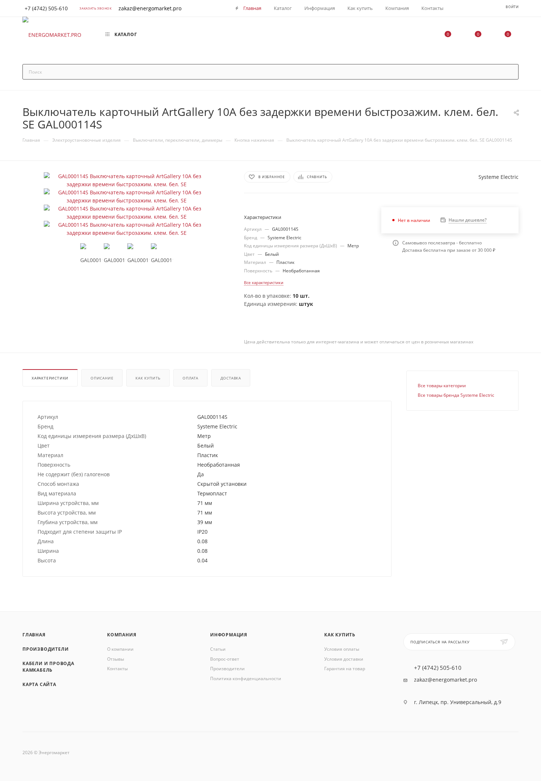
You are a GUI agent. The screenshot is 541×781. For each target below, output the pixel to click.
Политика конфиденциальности (245, 678)
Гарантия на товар (344, 668)
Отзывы (115, 659)
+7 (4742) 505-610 (438, 668)
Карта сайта (39, 684)
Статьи (218, 649)
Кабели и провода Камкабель (48, 667)
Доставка (230, 378)
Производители (45, 649)
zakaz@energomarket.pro (150, 8)
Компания (121, 635)
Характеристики (50, 378)
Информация (228, 635)
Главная (34, 635)
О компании (120, 649)
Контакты (117, 668)
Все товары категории (442, 385)
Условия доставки (343, 659)
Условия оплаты (341, 649)
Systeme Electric (498, 176)
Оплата (190, 378)
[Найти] (510, 71)
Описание (102, 378)
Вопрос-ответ (224, 659)
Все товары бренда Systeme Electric (456, 395)
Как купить (147, 378)
